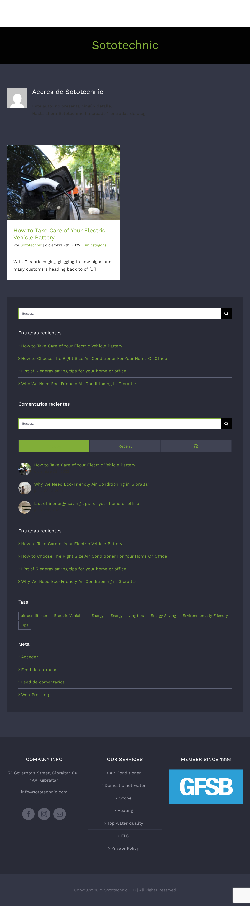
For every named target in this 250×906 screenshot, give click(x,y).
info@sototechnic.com (44, 791)
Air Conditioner (125, 772)
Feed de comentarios (43, 682)
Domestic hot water (125, 785)
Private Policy (125, 848)
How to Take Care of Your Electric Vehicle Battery (64, 178)
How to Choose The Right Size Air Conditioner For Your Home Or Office (94, 358)
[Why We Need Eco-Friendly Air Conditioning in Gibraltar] (24, 485)
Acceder (29, 656)
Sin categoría (95, 245)
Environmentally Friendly (205, 616)
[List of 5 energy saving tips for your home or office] (24, 504)
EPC (125, 835)
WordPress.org (35, 694)
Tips (25, 625)
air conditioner (34, 616)
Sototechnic (31, 245)
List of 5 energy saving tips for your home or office (73, 371)
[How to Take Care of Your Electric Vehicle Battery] (24, 466)
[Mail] (59, 814)
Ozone (125, 798)
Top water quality (125, 823)
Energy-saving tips (127, 616)
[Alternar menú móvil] (240, 11)
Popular (54, 446)
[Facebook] (28, 814)
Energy (97, 616)
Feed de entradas (39, 669)
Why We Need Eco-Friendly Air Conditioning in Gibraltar (78, 383)
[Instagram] (44, 814)
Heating (125, 810)
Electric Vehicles (69, 616)
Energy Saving (163, 616)
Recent (125, 446)
